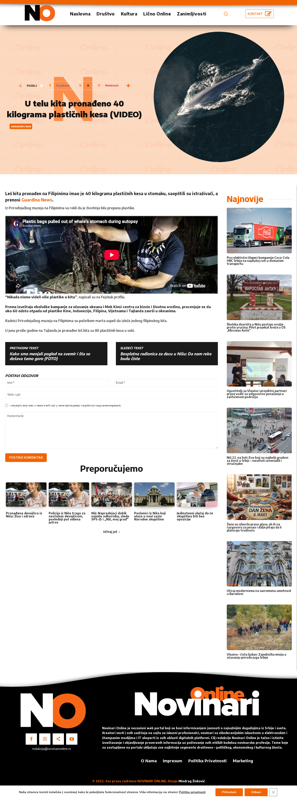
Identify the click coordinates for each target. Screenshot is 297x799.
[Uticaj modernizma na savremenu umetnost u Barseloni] (259, 564)
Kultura (232, 584)
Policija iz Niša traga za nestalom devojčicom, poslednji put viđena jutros (67, 517)
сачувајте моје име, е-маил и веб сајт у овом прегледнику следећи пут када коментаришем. (65, 405)
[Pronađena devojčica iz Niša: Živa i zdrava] (26, 494)
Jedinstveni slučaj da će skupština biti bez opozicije (195, 516)
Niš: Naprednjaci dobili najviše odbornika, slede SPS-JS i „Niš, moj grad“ (110, 516)
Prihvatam (229, 792)
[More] (128, 85)
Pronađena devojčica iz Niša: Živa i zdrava (24, 514)
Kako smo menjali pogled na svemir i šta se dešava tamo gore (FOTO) (50, 356)
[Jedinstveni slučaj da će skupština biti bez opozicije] (197, 494)
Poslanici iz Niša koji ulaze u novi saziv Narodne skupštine (150, 516)
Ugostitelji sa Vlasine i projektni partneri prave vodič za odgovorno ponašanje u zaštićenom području (257, 394)
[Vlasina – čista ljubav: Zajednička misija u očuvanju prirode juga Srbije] (259, 627)
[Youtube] (71, 739)
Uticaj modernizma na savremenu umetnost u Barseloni (259, 592)
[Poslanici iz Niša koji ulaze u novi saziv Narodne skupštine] (154, 494)
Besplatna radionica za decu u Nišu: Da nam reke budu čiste (165, 356)
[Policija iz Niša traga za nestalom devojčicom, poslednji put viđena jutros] (69, 494)
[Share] (58, 739)
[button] (225, 13)
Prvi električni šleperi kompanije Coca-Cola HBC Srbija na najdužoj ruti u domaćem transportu (258, 261)
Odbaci (256, 792)
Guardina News (37, 199)
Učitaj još (110, 532)
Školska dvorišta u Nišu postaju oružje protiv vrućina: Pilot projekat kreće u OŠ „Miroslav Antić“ (256, 327)
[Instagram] (44, 739)
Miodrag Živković (192, 781)
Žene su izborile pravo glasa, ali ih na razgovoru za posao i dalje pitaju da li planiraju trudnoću (254, 527)
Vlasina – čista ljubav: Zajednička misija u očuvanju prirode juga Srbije (256, 656)
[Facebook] (31, 739)
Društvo (233, 251)
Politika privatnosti (192, 792)
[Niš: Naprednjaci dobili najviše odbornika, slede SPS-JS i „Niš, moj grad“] (111, 494)
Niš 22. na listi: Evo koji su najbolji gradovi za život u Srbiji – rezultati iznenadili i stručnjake (257, 460)
